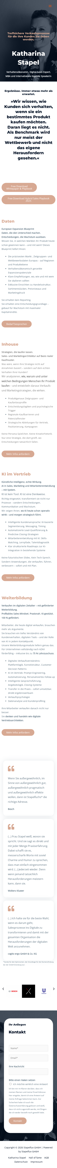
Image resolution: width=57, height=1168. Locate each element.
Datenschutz (21, 1161)
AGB (46, 1157)
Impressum (37, 1161)
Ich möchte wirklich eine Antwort (30, 1084)
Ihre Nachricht (16, 1066)
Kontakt (17, 1120)
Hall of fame (35, 1157)
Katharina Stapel (17, 1157)
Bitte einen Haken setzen (22, 1080)
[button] (3, 989)
